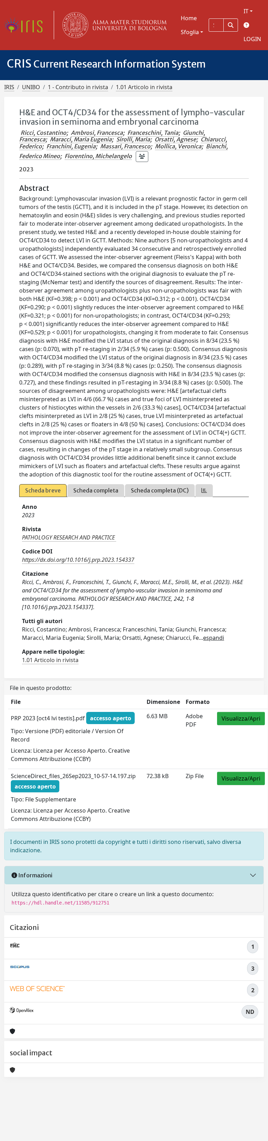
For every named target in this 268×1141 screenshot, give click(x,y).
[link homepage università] (113, 25)
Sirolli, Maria (133, 139)
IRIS (9, 87)
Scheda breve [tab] (43, 490)
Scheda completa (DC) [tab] (160, 490)
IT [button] (246, 11)
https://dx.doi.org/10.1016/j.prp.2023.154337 (78, 560)
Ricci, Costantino (43, 132)
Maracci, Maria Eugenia (81, 139)
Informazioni (34, 875)
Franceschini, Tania (152, 132)
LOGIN (252, 39)
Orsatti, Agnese (175, 139)
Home (189, 18)
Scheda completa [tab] (95, 490)
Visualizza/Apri (241, 718)
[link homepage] (26, 25)
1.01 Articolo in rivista (144, 87)
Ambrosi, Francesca (97, 132)
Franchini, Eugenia (71, 146)
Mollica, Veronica (178, 146)
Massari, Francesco (125, 146)
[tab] (204, 490)
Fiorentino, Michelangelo (98, 156)
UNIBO (31, 87)
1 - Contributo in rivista (78, 87)
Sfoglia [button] (190, 32)
